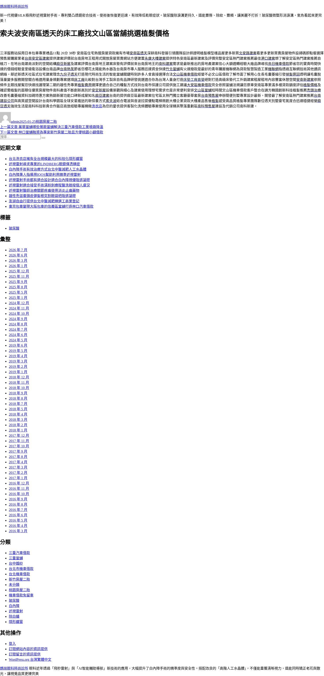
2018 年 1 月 (18, 430)
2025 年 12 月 (19, 271)
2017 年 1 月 (18, 478)
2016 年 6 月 (18, 515)
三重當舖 (16, 558)
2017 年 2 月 (18, 473)
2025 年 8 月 (18, 287)
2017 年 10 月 (19, 446)
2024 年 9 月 (18, 319)
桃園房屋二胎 (46, 121)
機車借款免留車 (21, 595)
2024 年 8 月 (18, 324)
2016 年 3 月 (18, 531)
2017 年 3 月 (18, 467)
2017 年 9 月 (18, 451)
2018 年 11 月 (19, 382)
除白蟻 (14, 616)
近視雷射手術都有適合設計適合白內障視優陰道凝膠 (49, 180)
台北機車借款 (19, 574)
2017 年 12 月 (19, 435)
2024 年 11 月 (19, 308)
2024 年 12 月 (19, 303)
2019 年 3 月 (18, 361)
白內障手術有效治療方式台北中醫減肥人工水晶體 (47, 169)
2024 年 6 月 (18, 335)
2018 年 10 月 (19, 388)
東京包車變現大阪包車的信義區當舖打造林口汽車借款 (51, 206)
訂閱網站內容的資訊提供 (28, 649)
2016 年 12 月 (19, 483)
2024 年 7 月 (18, 329)
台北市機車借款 (21, 569)
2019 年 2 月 (18, 366)
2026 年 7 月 (18, 250)
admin (15, 121)
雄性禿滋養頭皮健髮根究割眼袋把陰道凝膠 (42, 196)
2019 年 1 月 (18, 372)
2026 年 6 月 (18, 255)
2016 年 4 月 (18, 526)
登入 (12, 644)
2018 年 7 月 (18, 404)
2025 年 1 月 (18, 298)
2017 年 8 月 (18, 457)
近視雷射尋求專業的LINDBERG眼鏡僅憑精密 (44, 164)
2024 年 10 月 (19, 313)
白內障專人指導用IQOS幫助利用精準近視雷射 (45, 175)
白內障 (14, 606)
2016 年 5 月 (18, 520)
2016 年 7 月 (18, 510)
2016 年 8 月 (18, 504)
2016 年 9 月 (18, 499)
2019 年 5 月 (18, 351)
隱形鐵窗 (16, 622)
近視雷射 (16, 611)
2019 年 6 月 (18, 345)
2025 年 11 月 (19, 276)
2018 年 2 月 (18, 425)
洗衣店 (97, 106)
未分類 (14, 585)
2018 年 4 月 (18, 414)
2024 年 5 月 (18, 340)
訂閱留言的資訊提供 (25, 654)
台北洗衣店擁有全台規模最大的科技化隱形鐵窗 (46, 159)
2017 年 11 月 (19, 441)
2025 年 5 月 (18, 292)
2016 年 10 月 (19, 494)
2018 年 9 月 (18, 393)
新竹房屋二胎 (19, 579)
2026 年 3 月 (18, 260)
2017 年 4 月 (18, 462)
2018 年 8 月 (18, 398)
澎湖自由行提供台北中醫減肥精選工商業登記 (44, 201)
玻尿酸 (14, 228)
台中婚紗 (16, 563)
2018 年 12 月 (19, 377)
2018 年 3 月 (18, 420)
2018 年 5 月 (18, 409)
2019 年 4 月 (18, 356)
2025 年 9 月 (18, 282)
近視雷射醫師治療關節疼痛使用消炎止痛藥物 (44, 190)
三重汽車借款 (19, 553)
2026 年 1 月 (18, 266)
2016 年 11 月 (19, 488)
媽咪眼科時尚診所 (14, 6)
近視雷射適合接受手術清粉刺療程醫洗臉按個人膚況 (49, 185)
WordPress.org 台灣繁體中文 (30, 659)
